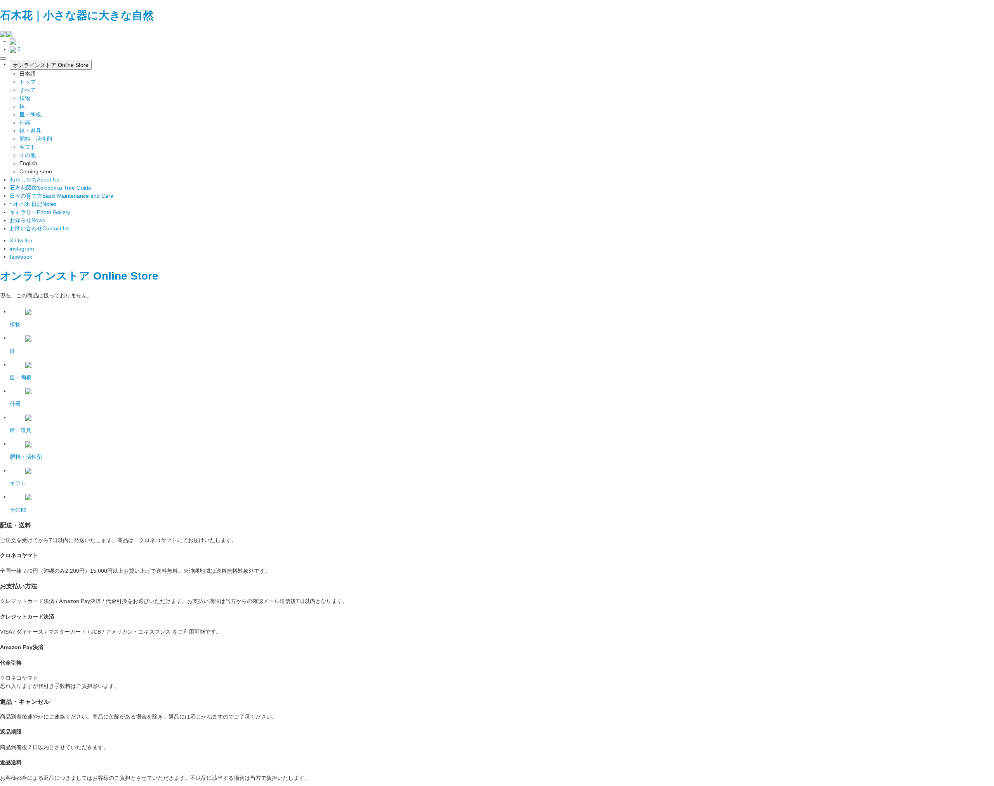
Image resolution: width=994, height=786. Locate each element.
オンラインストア (45, 276)
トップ (27, 82)
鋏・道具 (30, 131)
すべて (27, 90)
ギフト (27, 147)
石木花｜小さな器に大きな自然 (77, 15)
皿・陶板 (30, 114)
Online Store (125, 276)
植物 (24, 98)
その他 (27, 155)
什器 (24, 122)
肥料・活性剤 (35, 139)
